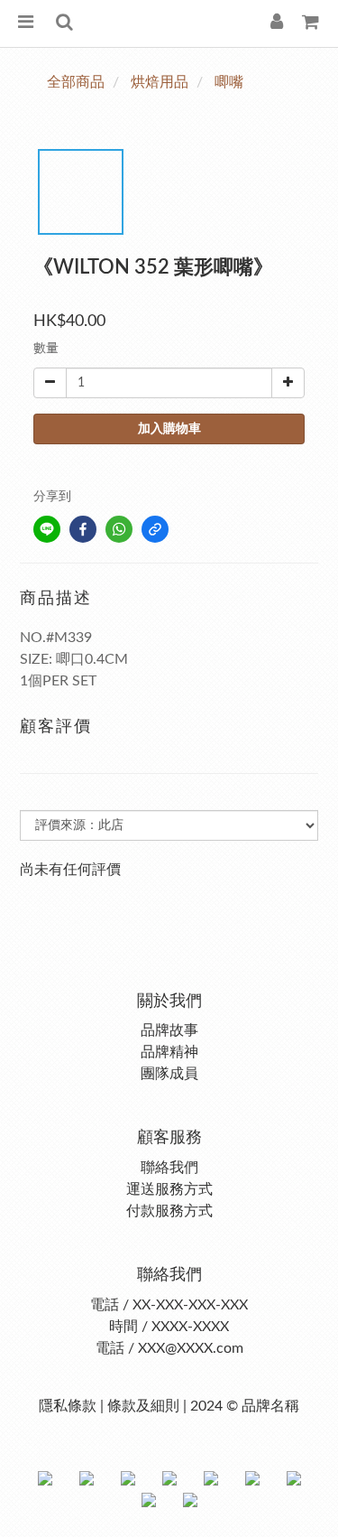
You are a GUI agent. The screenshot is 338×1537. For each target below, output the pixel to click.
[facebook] (82, 529)
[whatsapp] (118, 529)
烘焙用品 (159, 82)
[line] (46, 529)
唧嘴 (229, 82)
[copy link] (155, 529)
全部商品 (76, 82)
